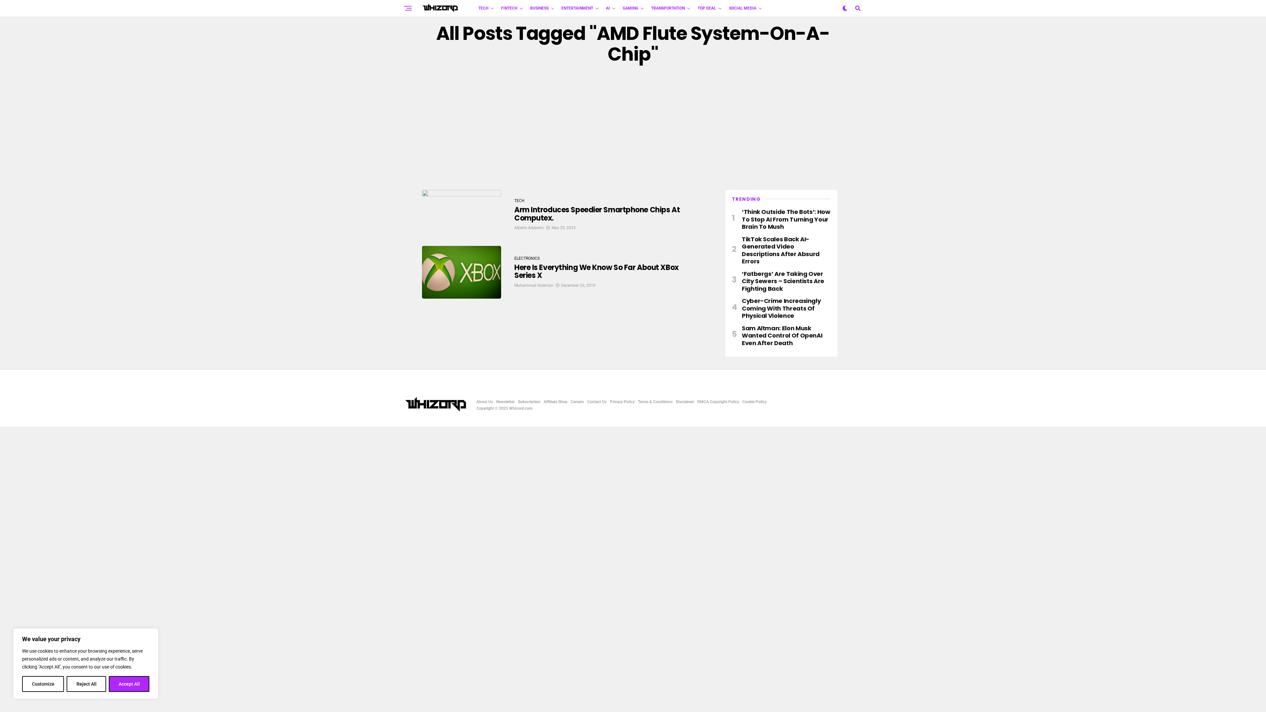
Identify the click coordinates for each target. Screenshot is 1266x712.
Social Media (742, 8)
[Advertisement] (633, 127)
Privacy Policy (622, 402)
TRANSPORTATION (668, 8)
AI (608, 8)
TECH (483, 8)
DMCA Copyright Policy (718, 402)
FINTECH (509, 8)
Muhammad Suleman (533, 285)
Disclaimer (685, 402)
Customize (43, 684)
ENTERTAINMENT (577, 8)
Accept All (129, 684)
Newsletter (505, 402)
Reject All (86, 684)
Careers (577, 402)
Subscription (529, 402)
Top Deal (707, 8)
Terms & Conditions (655, 402)
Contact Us (597, 402)
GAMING (630, 8)
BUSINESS (539, 8)
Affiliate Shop (555, 402)
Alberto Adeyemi (529, 227)
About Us (484, 402)
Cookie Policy (754, 402)
